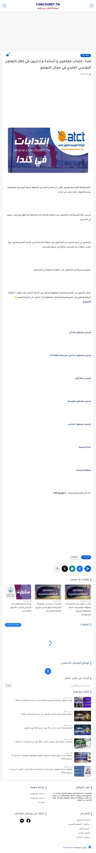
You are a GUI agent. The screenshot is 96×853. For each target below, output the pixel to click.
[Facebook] (28, 821)
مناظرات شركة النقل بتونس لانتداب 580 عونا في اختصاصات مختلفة (43, 742)
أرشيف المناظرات (37, 798)
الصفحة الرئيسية (83, 820)
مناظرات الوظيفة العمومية (79, 824)
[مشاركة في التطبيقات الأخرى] (57, 569)
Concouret (67, 848)
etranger (85, 55)
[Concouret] (48, 6)
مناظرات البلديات (83, 837)
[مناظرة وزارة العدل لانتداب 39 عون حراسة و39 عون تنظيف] (82, 729)
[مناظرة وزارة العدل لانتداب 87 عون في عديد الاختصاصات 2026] (82, 716)
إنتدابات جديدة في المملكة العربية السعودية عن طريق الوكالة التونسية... (48, 607)
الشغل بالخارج (84, 833)
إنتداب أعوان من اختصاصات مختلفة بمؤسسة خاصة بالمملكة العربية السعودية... (78, 609)
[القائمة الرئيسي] (92, 6)
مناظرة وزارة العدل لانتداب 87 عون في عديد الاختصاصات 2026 (46, 714)
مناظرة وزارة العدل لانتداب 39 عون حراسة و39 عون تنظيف (48, 728)
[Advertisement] (48, 31)
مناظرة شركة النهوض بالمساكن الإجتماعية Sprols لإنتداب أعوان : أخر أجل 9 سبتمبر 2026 (41, 771)
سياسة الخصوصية (37, 794)
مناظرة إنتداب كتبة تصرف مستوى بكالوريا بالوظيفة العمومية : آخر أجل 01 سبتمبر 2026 (42, 757)
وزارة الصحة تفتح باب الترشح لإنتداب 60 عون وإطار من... (20, 607)
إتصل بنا (41, 802)
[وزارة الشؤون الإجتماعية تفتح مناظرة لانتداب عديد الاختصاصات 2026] (82, 702)
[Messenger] (22, 821)
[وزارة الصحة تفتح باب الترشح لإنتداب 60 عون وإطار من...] (18, 592)
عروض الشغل (84, 829)
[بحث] (4, 6)
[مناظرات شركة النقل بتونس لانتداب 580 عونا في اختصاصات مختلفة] (82, 743)
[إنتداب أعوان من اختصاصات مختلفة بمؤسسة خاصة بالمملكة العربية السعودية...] (78, 592)
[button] (80, 569)
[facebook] (48, 671)
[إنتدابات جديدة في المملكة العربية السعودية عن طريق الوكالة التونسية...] (48, 592)
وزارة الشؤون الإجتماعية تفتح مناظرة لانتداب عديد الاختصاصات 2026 (43, 701)
